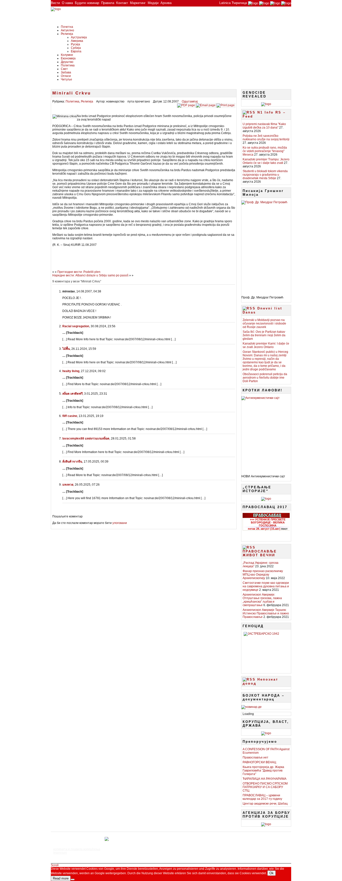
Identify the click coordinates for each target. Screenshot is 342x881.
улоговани (119, 523)
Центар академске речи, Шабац (265, 803)
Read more (61, 878)
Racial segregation (75, 326)
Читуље (66, 79)
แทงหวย (67, 484)
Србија (76, 48)
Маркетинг (138, 3)
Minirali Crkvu (71, 93)
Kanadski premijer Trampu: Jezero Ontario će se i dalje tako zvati (266, 161)
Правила (107, 3)
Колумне (67, 55)
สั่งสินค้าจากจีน (72, 461)
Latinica (225, 3)
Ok (271, 873)
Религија (67, 34)
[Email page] (206, 105)
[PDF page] (186, 105)
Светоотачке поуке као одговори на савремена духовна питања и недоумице (266, 586)
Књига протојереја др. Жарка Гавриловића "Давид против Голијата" (263, 770)
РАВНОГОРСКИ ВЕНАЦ (259, 762)
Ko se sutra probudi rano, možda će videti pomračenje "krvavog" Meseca (265, 151)
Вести (55, 3)
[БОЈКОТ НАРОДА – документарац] (251, 707)
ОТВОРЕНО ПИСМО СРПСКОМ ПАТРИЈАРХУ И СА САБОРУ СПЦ (265, 787)
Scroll (55, 865)
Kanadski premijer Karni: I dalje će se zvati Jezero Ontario (266, 345)
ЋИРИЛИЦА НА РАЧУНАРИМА (264, 779)
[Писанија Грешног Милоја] (266, 246)
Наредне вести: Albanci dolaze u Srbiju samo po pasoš (90, 275)
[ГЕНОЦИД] (266, 651)
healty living (70, 371)
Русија (75, 44)
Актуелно (67, 30)
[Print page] (225, 105)
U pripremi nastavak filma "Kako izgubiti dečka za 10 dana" (264, 125)
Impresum (60, 852)
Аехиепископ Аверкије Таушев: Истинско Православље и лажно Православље (266, 613)
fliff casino (69, 416)
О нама (67, 3)
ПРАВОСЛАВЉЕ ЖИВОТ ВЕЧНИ (260, 553)
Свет (64, 69)
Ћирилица (239, 3)
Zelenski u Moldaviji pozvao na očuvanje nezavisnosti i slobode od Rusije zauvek (264, 323)
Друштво (67, 62)
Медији (153, 3)
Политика (68, 65)
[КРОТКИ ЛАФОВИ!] (266, 433)
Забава (66, 72)
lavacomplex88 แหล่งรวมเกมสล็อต (85, 438)
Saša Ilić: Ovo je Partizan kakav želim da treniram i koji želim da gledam (264, 335)
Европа (76, 51)
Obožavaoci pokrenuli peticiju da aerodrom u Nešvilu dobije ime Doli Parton (265, 377)
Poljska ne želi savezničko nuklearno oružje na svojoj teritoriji (266, 137)
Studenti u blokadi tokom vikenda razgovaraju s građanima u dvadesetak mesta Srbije (265, 174)
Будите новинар (87, 3)
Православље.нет (255, 757)
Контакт (122, 3)
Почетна (67, 27)
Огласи (66, 76)
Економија (68, 58)
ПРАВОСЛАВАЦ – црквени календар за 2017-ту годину (262, 797)
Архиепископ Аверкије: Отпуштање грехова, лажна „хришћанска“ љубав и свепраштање (262, 600)
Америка (77, 41)
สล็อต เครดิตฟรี (72, 393)
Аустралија (79, 37)
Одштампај (190, 101)
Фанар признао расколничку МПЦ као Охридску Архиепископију (263, 574)
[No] (73, 879)
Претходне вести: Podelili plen (78, 272)
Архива (166, 3)
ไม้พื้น (66, 349)
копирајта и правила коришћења (76, 849)
